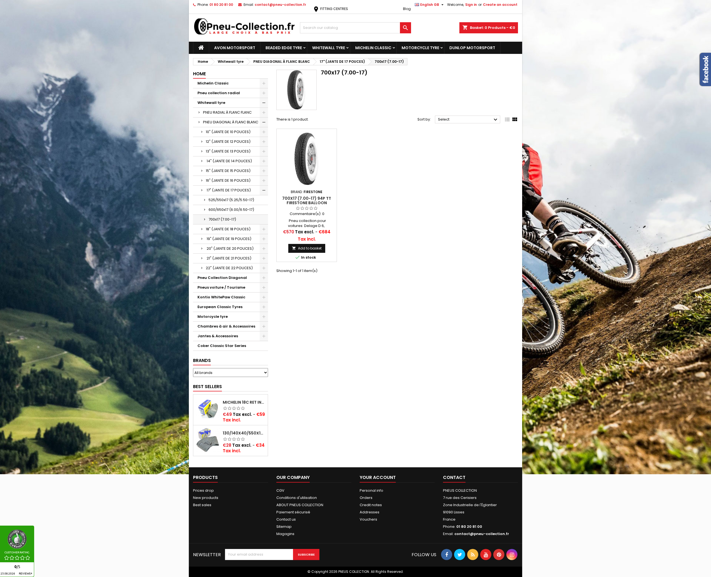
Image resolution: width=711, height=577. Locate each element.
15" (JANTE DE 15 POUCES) (228, 170)
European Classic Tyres (219, 306)
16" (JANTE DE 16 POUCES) (228, 180)
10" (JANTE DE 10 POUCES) (228, 131)
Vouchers (368, 519)
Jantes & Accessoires (217, 336)
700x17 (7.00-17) (222, 219)
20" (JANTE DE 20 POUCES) (230, 248)
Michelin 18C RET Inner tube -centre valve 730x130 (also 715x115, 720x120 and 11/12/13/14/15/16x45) (244, 402)
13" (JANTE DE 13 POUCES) (228, 151)
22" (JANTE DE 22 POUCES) (229, 268)
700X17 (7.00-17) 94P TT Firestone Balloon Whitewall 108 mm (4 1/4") (307, 203)
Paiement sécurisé (293, 512)
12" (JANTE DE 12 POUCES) (228, 141)
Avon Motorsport (234, 48)
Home (199, 74)
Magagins (285, 533)
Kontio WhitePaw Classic (221, 297)
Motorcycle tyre (420, 48)
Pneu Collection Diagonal (222, 277)
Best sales (202, 505)
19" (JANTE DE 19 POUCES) (228, 238)
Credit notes (371, 505)
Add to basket (307, 248)
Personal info (371, 490)
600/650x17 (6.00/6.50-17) (231, 209)
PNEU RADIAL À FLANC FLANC (227, 112)
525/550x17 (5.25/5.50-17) (231, 200)
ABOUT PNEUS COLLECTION (299, 505)
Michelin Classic (373, 48)
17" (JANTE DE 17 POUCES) (228, 190)
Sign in (471, 4)
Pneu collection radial (218, 93)
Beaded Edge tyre (284, 48)
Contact (454, 477)
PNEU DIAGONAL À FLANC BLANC (230, 122)
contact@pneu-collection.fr (280, 4)
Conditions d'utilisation (296, 497)
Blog (407, 8)
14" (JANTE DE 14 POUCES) (229, 161)
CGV (280, 490)
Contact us (286, 519)
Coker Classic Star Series (221, 345)
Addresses (369, 512)
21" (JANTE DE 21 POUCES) (228, 258)
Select (468, 119)
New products (205, 497)
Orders (366, 497)
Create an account (500, 4)
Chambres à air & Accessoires (226, 326)
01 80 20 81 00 (221, 4)
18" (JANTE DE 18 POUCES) (228, 229)
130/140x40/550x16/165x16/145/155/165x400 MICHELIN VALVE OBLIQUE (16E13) (244, 433)
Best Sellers (207, 386)
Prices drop (203, 490)
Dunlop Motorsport (472, 48)
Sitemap (284, 526)
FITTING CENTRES (330, 8)
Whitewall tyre (328, 48)
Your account (378, 477)
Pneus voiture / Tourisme (221, 287)
